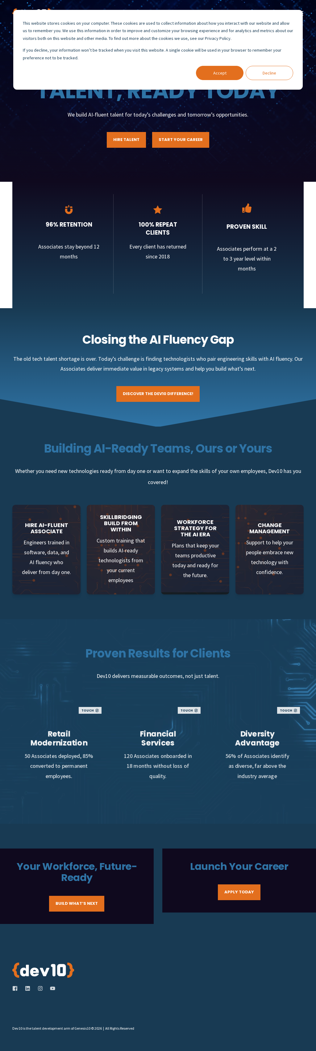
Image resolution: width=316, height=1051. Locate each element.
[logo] (43, 970)
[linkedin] (27, 988)
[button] (304, 1039)
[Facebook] (16, 988)
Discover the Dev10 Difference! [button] (158, 394)
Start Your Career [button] (181, 140)
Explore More (59, 777)
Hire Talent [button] (126, 140)
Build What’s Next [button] (77, 903)
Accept (220, 73)
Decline (269, 73)
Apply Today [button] (239, 892)
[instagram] (40, 988)
